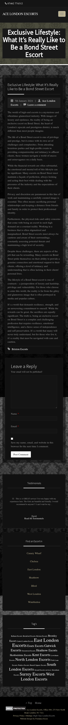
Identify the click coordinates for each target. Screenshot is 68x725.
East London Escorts (35, 642)
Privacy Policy (18, 715)
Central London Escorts (25, 641)
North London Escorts (33, 659)
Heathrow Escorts (46, 650)
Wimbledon (34, 602)
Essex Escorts (35, 646)
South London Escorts (32, 667)
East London (34, 569)
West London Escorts (37, 676)
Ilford (34, 585)
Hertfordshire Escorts (21, 655)
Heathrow (34, 577)
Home (38, 702)
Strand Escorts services (42, 670)
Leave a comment (37, 104)
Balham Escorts (16, 636)
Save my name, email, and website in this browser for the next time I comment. (32, 444)
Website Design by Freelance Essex (34, 718)
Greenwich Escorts (28, 651)
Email (15, 426)
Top (29, 702)
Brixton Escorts (20, 349)
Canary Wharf (34, 553)
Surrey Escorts (32, 674)
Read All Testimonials (34, 518)
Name (15, 413)
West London (34, 593)
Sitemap (29, 715)
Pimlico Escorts (23, 665)
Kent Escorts (41, 654)
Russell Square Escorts (38, 665)
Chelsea (34, 561)
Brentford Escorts (29, 636)
